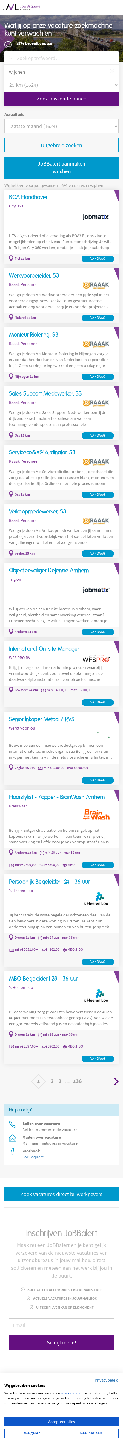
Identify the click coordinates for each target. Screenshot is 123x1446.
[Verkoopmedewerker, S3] (61, 531)
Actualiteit (14, 115)
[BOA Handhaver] (61, 227)
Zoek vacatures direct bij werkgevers (61, 1194)
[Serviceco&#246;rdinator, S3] (61, 472)
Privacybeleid (107, 1380)
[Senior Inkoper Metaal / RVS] (61, 748)
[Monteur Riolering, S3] (61, 354)
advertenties (70, 1393)
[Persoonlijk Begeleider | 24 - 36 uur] (61, 920)
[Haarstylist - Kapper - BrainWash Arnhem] (61, 830)
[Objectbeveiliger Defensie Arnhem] (61, 600)
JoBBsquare (33, 1157)
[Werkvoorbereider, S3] (61, 295)
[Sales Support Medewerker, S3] (61, 413)
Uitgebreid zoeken (61, 145)
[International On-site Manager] (61, 674)
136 (77, 1081)
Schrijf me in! (61, 1342)
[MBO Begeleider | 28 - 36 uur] (61, 1017)
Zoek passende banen (62, 98)
